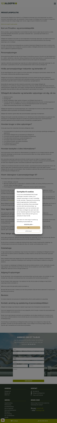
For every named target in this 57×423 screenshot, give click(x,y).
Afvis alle (28, 231)
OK (28, 227)
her (31, 221)
